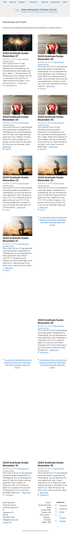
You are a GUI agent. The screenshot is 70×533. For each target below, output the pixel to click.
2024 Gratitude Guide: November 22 (51, 179)
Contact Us (7, 522)
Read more (23, 83)
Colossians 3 (44, 352)
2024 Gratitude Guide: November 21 (16, 239)
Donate (65, 2)
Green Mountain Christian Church (39, 9)
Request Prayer (55, 2)
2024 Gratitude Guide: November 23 (16, 179)
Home (4, 2)
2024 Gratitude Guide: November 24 (51, 118)
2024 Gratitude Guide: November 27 (16, 54)
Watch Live (12, 2)
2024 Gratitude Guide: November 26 (51, 58)
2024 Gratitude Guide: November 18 (51, 464)
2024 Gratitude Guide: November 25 (16, 118)
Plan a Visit (44, 2)
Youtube (62, 521)
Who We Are (33, 2)
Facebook (63, 505)
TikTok (61, 512)
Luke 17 (7, 209)
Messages (22, 2)
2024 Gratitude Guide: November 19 (16, 464)
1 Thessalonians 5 (11, 85)
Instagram (63, 509)
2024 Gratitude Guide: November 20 (51, 321)
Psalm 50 (43, 88)
